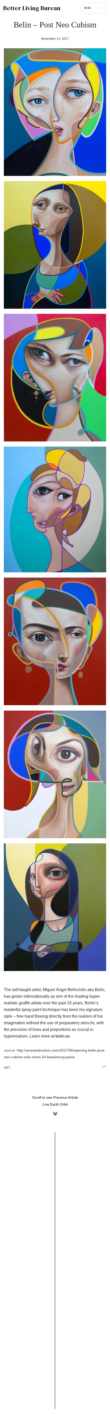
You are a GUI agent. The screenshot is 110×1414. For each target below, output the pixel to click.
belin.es (63, 1036)
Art (7, 1068)
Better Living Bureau (31, 8)
